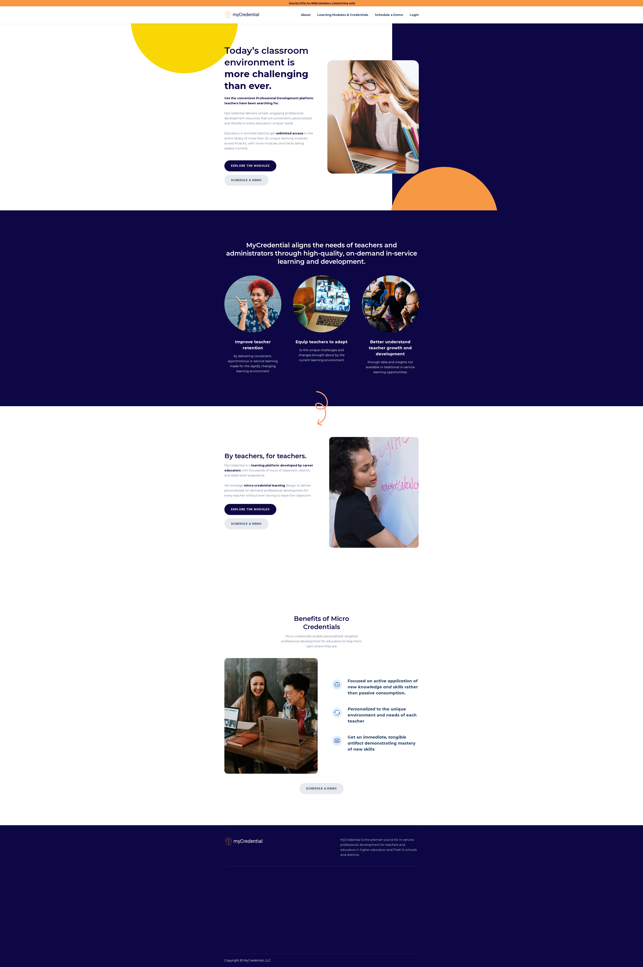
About (306, 15)
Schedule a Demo (389, 15)
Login (414, 15)
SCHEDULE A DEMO (246, 180)
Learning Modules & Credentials (342, 15)
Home (313, 898)
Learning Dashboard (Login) (329, 929)
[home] (241, 15)
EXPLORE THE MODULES (250, 509)
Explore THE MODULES (250, 165)
